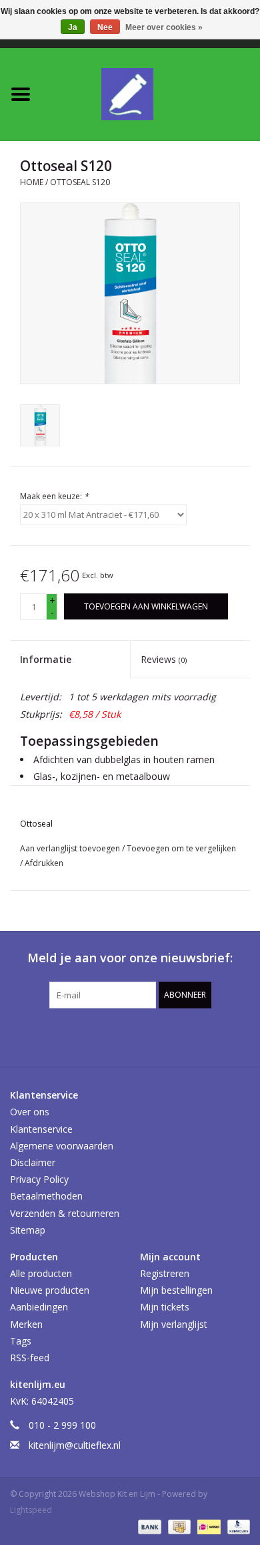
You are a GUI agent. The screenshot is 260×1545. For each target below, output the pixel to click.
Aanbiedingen (39, 1306)
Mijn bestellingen (176, 1290)
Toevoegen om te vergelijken (181, 848)
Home (31, 182)
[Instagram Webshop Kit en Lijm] (202, 1035)
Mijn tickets (164, 1306)
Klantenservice (41, 1129)
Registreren (164, 1273)
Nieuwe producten (49, 1290)
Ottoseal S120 (80, 182)
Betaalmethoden (46, 1195)
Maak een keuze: (54, 496)
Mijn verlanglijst (173, 1324)
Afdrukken (44, 863)
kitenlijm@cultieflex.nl (75, 1445)
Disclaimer (32, 1162)
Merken (26, 1324)
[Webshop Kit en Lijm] (150, 93)
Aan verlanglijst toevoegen (71, 848)
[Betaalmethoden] (148, 1526)
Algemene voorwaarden (61, 1145)
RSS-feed (29, 1357)
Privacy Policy (39, 1179)
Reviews (164, 659)
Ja (72, 27)
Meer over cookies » (164, 27)
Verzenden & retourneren (64, 1213)
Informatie (45, 659)
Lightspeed (31, 1510)
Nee (105, 27)
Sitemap (27, 1230)
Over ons (29, 1111)
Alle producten (41, 1273)
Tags (20, 1341)
